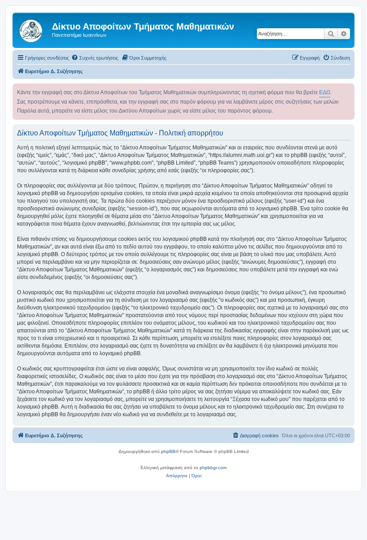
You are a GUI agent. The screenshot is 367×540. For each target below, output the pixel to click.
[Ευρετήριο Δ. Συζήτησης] (33, 29)
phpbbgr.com (213, 467)
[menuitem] (94, 57)
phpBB (168, 451)
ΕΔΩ (324, 92)
